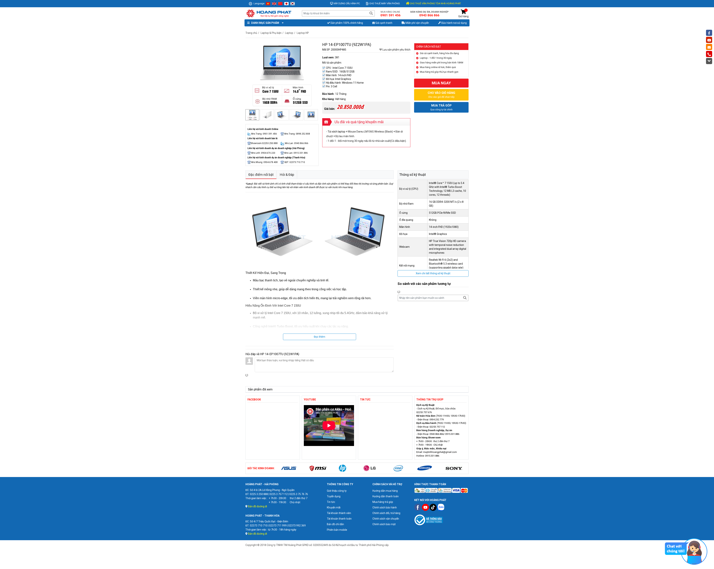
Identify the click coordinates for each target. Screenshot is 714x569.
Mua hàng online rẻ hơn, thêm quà (438, 67)
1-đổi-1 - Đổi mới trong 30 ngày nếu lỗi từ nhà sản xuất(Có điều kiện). (367, 140)
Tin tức (331, 501)
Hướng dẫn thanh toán (385, 496)
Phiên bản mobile (337, 529)
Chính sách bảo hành (384, 507)
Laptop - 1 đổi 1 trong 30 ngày (436, 57)
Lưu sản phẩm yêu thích (396, 49)
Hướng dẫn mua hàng (385, 490)
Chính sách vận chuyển (385, 518)
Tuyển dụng (333, 496)
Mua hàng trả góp (382, 501)
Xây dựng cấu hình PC (346, 3)
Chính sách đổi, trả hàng (386, 513)
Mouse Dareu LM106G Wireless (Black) (370, 131)
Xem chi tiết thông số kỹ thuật (433, 273)
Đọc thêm (319, 336)
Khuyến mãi (333, 507)
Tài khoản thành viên (339, 513)
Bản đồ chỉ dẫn (335, 524)
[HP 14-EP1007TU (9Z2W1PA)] (282, 74)
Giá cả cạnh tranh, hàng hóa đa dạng (439, 53)
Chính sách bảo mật (384, 524)
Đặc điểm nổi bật (261, 175)
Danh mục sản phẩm (265, 22)
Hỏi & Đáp (287, 175)
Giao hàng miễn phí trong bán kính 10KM (441, 62)
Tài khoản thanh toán (339, 518)
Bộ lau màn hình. (345, 136)
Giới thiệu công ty (337, 490)
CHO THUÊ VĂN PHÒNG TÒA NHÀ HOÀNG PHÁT (435, 3)
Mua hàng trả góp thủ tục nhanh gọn (439, 71)
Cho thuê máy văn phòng (384, 3)
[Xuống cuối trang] (709, 61)
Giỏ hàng (463, 13)
